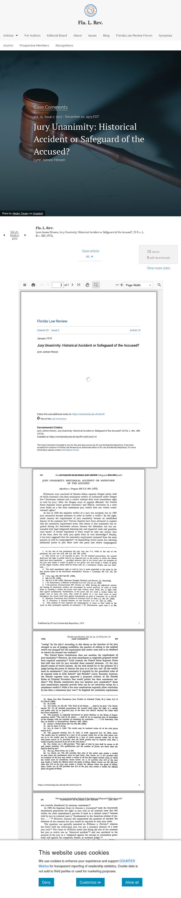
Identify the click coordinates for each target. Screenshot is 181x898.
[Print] (33, 284)
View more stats (158, 268)
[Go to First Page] (42, 284)
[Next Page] (72, 284)
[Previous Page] (48, 284)
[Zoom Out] (117, 285)
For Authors (32, 35)
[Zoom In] (121, 285)
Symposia (165, 35)
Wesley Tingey (21, 213)
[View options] (24, 285)
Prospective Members (34, 45)
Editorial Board (57, 35)
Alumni (8, 45)
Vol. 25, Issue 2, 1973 (48, 117)
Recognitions (64, 45)
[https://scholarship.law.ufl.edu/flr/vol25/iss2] (55, 329)
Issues (92, 35)
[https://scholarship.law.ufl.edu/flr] (53, 320)
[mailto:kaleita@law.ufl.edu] (70, 446)
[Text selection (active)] (96, 284)
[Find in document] (159, 284)
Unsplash (38, 213)
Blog (106, 35)
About (78, 35)
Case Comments (51, 107)
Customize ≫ (92, 882)
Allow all (133, 882)
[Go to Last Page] (78, 284)
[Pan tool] (87, 284)
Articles (8, 35)
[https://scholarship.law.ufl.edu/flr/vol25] (44, 329)
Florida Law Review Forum (134, 35)
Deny (48, 882)
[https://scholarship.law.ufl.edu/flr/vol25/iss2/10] (134, 329)
